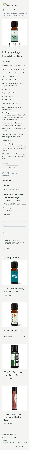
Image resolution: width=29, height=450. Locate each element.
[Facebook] (13, 446)
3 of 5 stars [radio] (7, 210)
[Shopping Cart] (14, 10)
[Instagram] (19, 446)
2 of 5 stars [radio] (6, 210)
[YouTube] (22, 446)
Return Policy (22, 442)
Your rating (7, 208)
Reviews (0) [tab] (7, 180)
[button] (25, 21)
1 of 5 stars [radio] (4, 210)
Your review (7, 214)
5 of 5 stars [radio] (11, 210)
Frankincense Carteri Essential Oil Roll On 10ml (13, 417)
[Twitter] (16, 446)
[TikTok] (25, 446)
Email (5, 233)
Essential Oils (11, 173)
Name (6, 225)
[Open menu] (3, 9)
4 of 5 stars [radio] (9, 210)
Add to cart (13, 167)
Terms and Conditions (9, 442)
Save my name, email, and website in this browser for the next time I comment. (14, 242)
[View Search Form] (25, 9)
